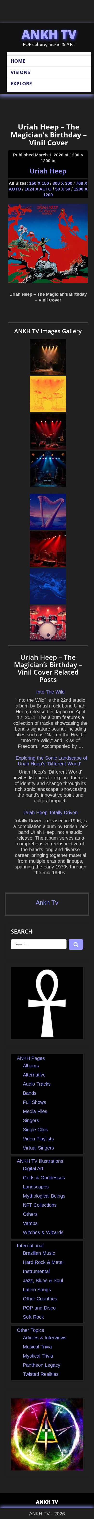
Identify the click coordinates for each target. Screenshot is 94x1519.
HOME (18, 61)
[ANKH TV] (47, 1037)
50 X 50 (62, 189)
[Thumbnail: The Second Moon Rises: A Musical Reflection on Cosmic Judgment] (48, 447)
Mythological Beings (44, 1196)
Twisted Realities (41, 1374)
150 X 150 (39, 183)
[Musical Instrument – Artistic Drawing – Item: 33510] (48, 639)
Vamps (30, 1223)
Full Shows (34, 1102)
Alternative (34, 1074)
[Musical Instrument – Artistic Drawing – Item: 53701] (48, 410)
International (30, 1245)
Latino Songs (37, 1289)
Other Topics (30, 1330)
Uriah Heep (48, 170)
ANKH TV (48, 34)
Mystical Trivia (38, 1356)
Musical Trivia (37, 1346)
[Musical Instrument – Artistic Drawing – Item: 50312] (48, 602)
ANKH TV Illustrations (40, 1161)
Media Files (35, 1111)
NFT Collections (40, 1205)
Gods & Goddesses (44, 1177)
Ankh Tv (47, 902)
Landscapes (36, 1186)
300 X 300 (62, 183)
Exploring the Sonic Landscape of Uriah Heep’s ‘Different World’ (51, 760)
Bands (29, 1093)
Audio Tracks (37, 1084)
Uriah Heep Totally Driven (50, 812)
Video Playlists (38, 1138)
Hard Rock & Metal (43, 1262)
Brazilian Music (39, 1253)
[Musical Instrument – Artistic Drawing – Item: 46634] (48, 528)
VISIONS (20, 72)
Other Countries (40, 1298)
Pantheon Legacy (41, 1365)
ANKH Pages (31, 1058)
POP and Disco (39, 1307)
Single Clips (35, 1129)
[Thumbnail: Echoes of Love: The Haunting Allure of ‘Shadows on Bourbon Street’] (48, 373)
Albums (31, 1065)
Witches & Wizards (43, 1232)
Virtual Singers (38, 1147)
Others (30, 1214)
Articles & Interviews (44, 1337)
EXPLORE (21, 83)
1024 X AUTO (38, 189)
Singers (31, 1120)
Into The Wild (50, 692)
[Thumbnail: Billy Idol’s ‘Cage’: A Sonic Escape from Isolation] (48, 485)
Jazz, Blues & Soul (43, 1280)
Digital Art (33, 1168)
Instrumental (36, 1271)
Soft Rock (33, 1317)
